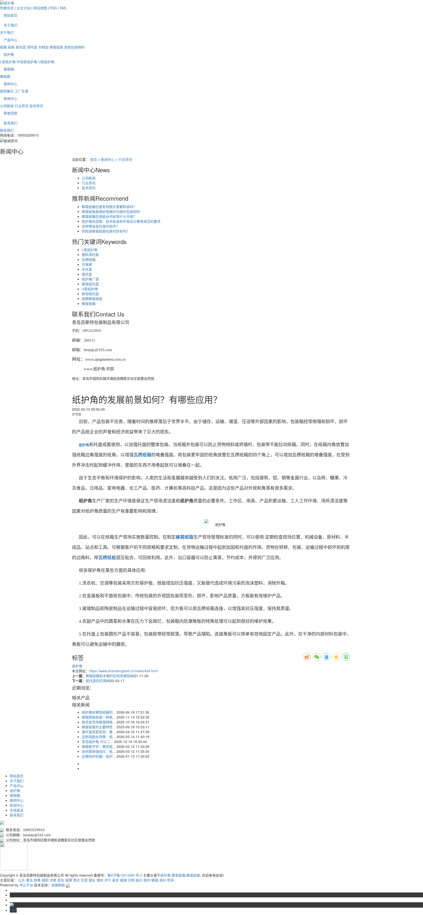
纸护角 (9, 54)
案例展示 (7, 91)
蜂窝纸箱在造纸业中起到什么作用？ (109, 216)
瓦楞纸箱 (88, 259)
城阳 (45, 880)
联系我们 (10, 122)
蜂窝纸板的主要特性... (99, 726)
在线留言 (17, 810)
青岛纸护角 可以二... (97, 741)
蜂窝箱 (9, 69)
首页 (93, 159)
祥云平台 (26, 884)
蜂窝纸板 (56, 47)
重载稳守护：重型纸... (99, 746)
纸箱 (3, 47)
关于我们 (10, 25)
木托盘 (87, 269)
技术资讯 (36, 105)
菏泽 (170, 880)
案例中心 (10, 83)
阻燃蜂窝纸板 (92, 298)
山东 (21, 880)
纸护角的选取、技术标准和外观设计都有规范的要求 (121, 221)
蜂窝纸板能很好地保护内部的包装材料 (111, 211)
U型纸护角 (46, 61)
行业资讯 (21, 105)
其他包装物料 (74, 47)
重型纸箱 (178, 875)
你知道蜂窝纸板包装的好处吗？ (106, 231)
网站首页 (10, 15)
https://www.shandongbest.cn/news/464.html (123, 670)
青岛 (60, 880)
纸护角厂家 (90, 279)
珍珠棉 (87, 264)
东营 (84, 880)
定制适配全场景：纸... (99, 736)
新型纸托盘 (90, 293)
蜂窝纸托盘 (90, 283)
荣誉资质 (10, 113)
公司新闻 (7, 105)
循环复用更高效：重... (99, 731)
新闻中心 (10, 98)
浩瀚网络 (58, 884)
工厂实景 (21, 91)
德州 (146, 880)
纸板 (11, 47)
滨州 (162, 880)
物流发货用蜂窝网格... (99, 721)
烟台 (92, 880)
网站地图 (40, 7)
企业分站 (23, 7)
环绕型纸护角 (27, 61)
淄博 (68, 880)
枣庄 (76, 880)
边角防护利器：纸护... (99, 756)
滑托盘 (32, 47)
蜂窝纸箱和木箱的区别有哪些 (108, 675)
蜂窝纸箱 (88, 303)
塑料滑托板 (90, 254)
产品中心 (10, 39)
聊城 (154, 880)
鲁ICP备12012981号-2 (124, 875)
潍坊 (99, 880)
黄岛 (29, 880)
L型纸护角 (8, 61)
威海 (123, 880)
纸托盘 (21, 47)
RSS (53, 7)
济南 (52, 880)
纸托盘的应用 (96, 680)
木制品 (43, 47)
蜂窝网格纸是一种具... (99, 717)
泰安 (115, 880)
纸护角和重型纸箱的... (99, 712)
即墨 (37, 880)
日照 (131, 880)
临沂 (139, 880)
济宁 (107, 880)
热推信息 (7, 7)
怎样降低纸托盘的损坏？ (100, 226)
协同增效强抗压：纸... (99, 751)
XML (63, 7)
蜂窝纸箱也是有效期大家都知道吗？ (109, 206)
